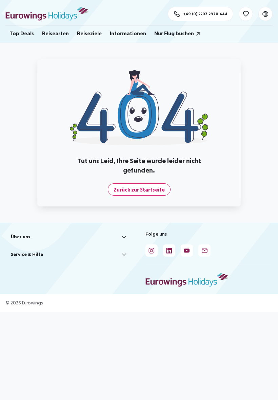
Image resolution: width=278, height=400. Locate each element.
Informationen (128, 33)
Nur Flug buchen (174, 33)
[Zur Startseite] (50, 14)
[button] (69, 237)
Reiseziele (89, 33)
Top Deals (21, 33)
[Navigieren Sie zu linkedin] (169, 250)
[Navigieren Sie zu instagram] (151, 250)
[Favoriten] (246, 14)
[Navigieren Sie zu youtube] (187, 250)
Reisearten (55, 33)
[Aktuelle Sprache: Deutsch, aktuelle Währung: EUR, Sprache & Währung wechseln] (265, 14)
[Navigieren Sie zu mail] (204, 250)
